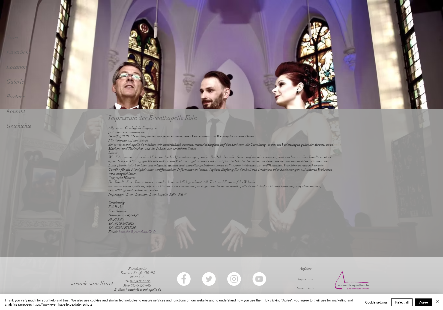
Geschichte (19, 125)
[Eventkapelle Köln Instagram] (234, 279)
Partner (15, 96)
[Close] (437, 302)
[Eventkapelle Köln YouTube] (259, 279)
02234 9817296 (140, 281)
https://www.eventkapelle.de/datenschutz (62, 304)
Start (12, 37)
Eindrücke (18, 52)
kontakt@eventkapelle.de (143, 289)
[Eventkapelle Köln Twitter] (209, 279)
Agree (423, 302)
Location (16, 66)
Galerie (15, 81)
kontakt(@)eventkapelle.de (137, 232)
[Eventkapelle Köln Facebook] (184, 279)
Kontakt (15, 111)
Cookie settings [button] (376, 302)
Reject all (402, 302)
